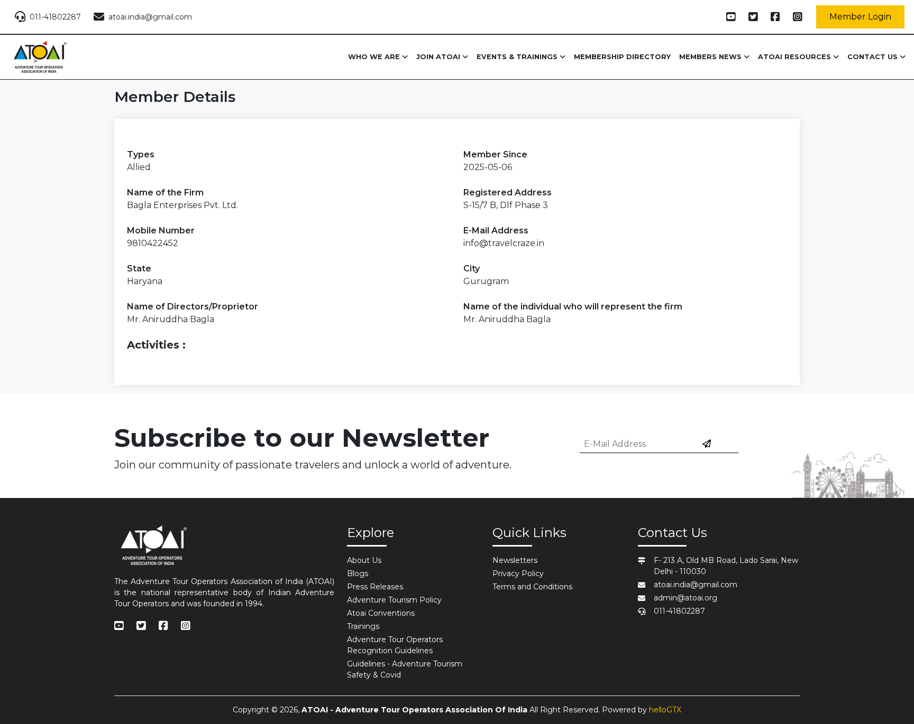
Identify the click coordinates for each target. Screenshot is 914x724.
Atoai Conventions (381, 613)
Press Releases (375, 586)
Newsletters (514, 560)
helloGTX (665, 709)
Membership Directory (622, 57)
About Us (364, 560)
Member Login (860, 17)
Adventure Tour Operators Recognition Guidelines (395, 645)
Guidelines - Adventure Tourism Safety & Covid (404, 669)
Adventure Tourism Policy (394, 600)
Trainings (363, 626)
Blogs (357, 573)
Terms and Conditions (532, 586)
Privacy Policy (518, 573)
